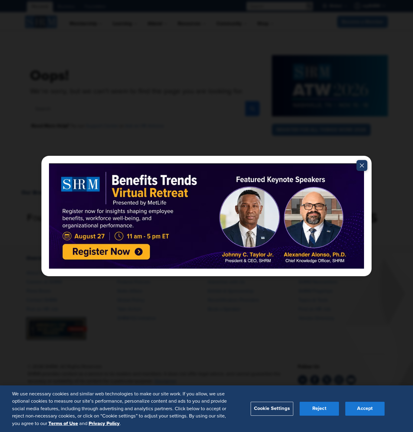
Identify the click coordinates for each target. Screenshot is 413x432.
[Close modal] (361, 165)
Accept (365, 408)
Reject (319, 408)
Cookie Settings (272, 408)
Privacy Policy (104, 423)
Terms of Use (63, 423)
